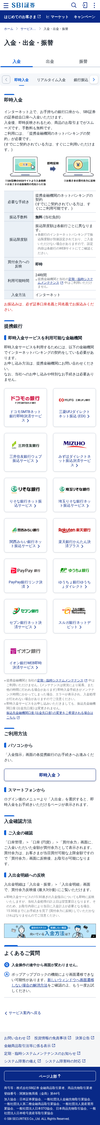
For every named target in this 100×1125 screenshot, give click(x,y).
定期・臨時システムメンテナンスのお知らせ (40, 1053)
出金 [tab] (50, 61)
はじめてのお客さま (20, 16)
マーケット (60, 16)
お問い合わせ (15, 1038)
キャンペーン (84, 16)
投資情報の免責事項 (50, 1038)
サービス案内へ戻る (25, 1012)
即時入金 (47, 775)
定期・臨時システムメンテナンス (60, 680)
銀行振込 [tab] (81, 79)
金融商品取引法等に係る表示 (27, 1045)
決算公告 (82, 1038)
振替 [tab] (83, 61)
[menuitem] (84, 5)
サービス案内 (29, 28)
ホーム (8, 28)
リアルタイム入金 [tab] (51, 79)
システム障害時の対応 (63, 1061)
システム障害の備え (20, 1061)
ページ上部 (48, 1076)
